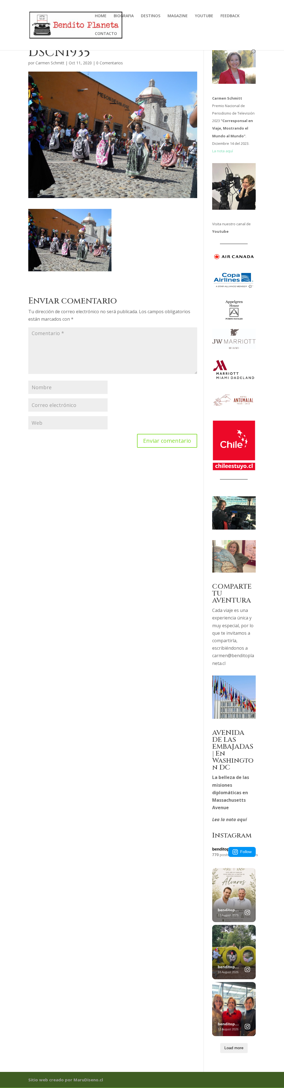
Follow (246, 851)
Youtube (220, 231)
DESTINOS (150, 16)
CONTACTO (106, 34)
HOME (100, 16)
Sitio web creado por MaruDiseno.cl (65, 1079)
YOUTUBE (204, 16)
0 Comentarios (109, 62)
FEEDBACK (230, 16)
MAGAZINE (178, 16)
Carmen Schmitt (50, 62)
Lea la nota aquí (229, 819)
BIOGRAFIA (124, 16)
